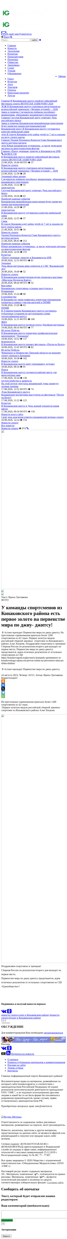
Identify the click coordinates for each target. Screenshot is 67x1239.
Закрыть (6, 1236)
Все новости (7, 425)
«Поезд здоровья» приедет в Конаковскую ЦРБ (26, 257)
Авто (10, 84)
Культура (12, 81)
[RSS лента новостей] (8, 1054)
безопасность (8, 341)
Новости (12, 48)
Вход (6, 37)
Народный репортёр (18, 92)
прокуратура (8, 187)
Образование (14, 73)
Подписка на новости (22, 1054)
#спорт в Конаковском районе (25, 1017)
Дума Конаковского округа (15, 392)
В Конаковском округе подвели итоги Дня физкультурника (32, 324)
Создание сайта (55, 1182)
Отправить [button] (7, 1220)
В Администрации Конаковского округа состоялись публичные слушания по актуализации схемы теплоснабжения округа (29, 313)
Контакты (12, 1070)
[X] (3, 689)
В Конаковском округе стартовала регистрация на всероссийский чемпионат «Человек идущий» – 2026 (29, 169)
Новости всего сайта (12, 414)
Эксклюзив (13, 51)
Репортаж (12, 54)
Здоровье (6, 263)
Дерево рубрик (15, 1068)
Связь (4, 221)
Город (10, 78)
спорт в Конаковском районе (33, 1015)
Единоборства (8, 296)
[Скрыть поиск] (40, 40)
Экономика (13, 65)
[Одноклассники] (3, 681)
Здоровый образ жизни (13, 176)
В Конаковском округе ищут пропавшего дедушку (28, 364)
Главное (11, 45)
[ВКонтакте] (3, 685)
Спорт (10, 68)
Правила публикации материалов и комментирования (36, 1062)
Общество (12, 62)
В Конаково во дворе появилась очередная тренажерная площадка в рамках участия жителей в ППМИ (31, 301)
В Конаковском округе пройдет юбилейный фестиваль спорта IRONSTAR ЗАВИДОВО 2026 (30, 158)
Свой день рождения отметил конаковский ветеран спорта (32, 417)
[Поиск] (11, 37)
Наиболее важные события (15, 198)
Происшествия (15, 56)
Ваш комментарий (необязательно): (25, 1205)
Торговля (12, 87)
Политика (12, 59)
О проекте (12, 1059)
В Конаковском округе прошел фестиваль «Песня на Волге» (33, 344)
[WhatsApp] (3, 696)
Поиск (4, 369)
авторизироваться (53, 1032)
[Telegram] (3, 692)
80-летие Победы (10, 330)
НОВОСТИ (10, 154)
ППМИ (5, 308)
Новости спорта (9, 165)
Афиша (62, 76)
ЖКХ (4, 322)
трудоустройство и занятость (16, 380)
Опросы (11, 90)
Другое (11, 95)
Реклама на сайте (16, 1065)
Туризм (11, 70)
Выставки (6, 285)
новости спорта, (9, 1015)
